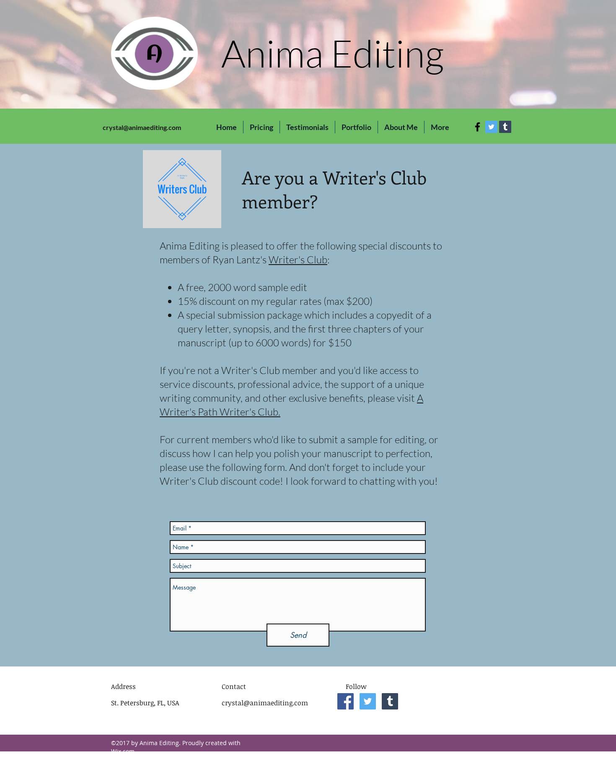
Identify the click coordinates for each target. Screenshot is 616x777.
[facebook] (477, 127)
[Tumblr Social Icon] (505, 127)
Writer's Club (298, 259)
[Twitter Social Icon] (491, 127)
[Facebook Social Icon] (345, 701)
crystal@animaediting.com (142, 127)
